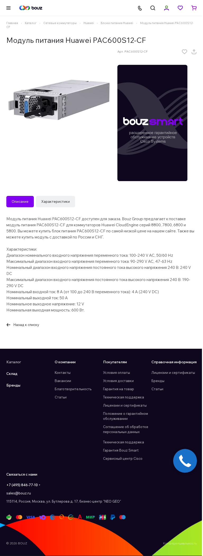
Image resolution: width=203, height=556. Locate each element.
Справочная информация (174, 362)
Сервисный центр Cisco (122, 458)
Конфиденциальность (180, 543)
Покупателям (115, 362)
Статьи (61, 397)
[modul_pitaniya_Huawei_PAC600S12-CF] (59, 98)
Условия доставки (118, 381)
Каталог (13, 362)
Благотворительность (73, 389)
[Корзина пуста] (194, 8)
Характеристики (55, 201)
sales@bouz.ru (18, 493)
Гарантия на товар (118, 389)
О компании (65, 362)
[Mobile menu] (8, 8)
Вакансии (63, 381)
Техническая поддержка (123, 397)
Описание (20, 201)
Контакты (63, 372)
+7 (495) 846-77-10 (22, 485)
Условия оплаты (116, 372)
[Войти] (166, 8)
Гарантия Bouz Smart (121, 450)
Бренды (13, 385)
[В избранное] (184, 51)
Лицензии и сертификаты (125, 405)
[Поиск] (152, 8)
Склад (11, 373)
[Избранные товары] (180, 8)
